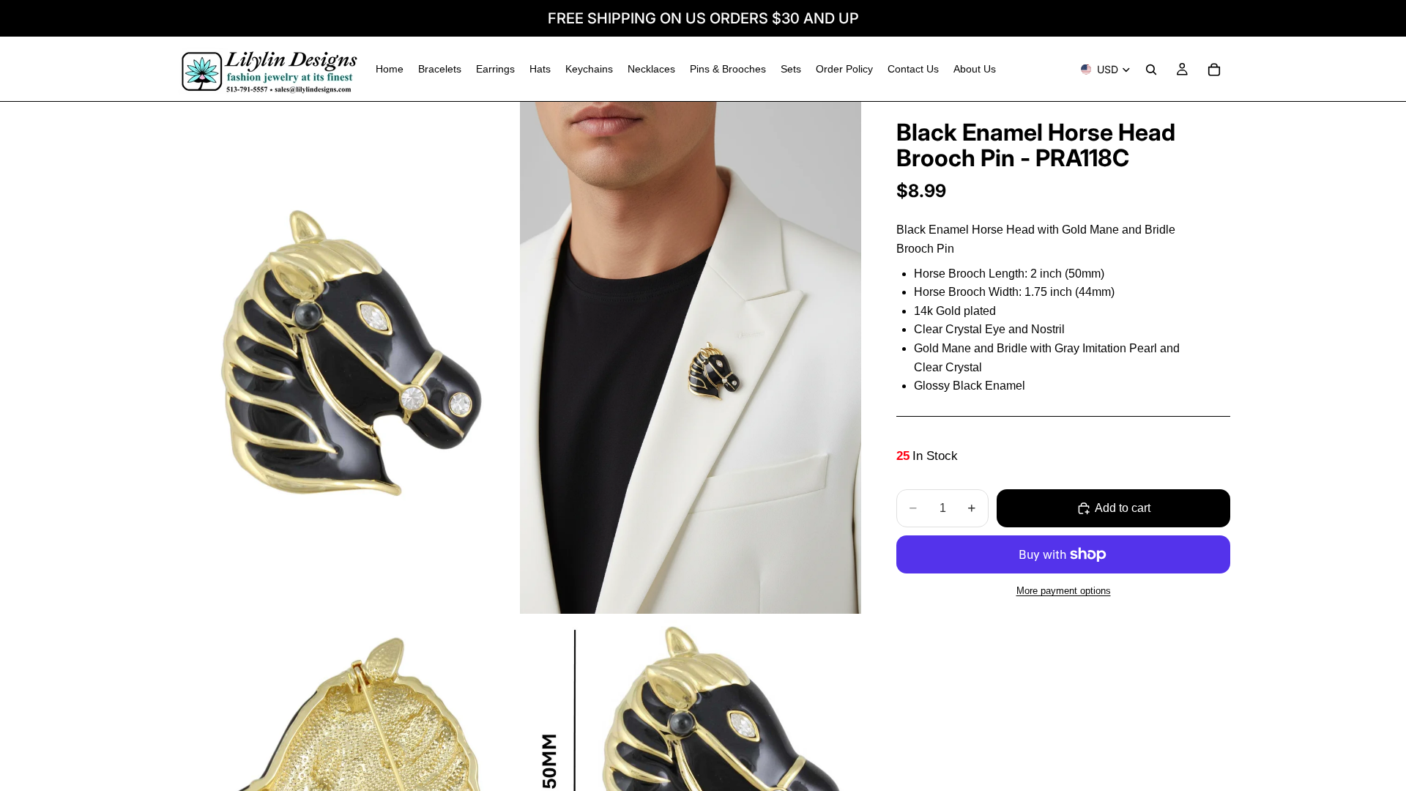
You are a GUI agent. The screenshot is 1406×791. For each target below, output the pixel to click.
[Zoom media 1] (346, 358)
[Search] (1151, 69)
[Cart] (1214, 69)
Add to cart (1122, 508)
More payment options (1063, 590)
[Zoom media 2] (690, 358)
